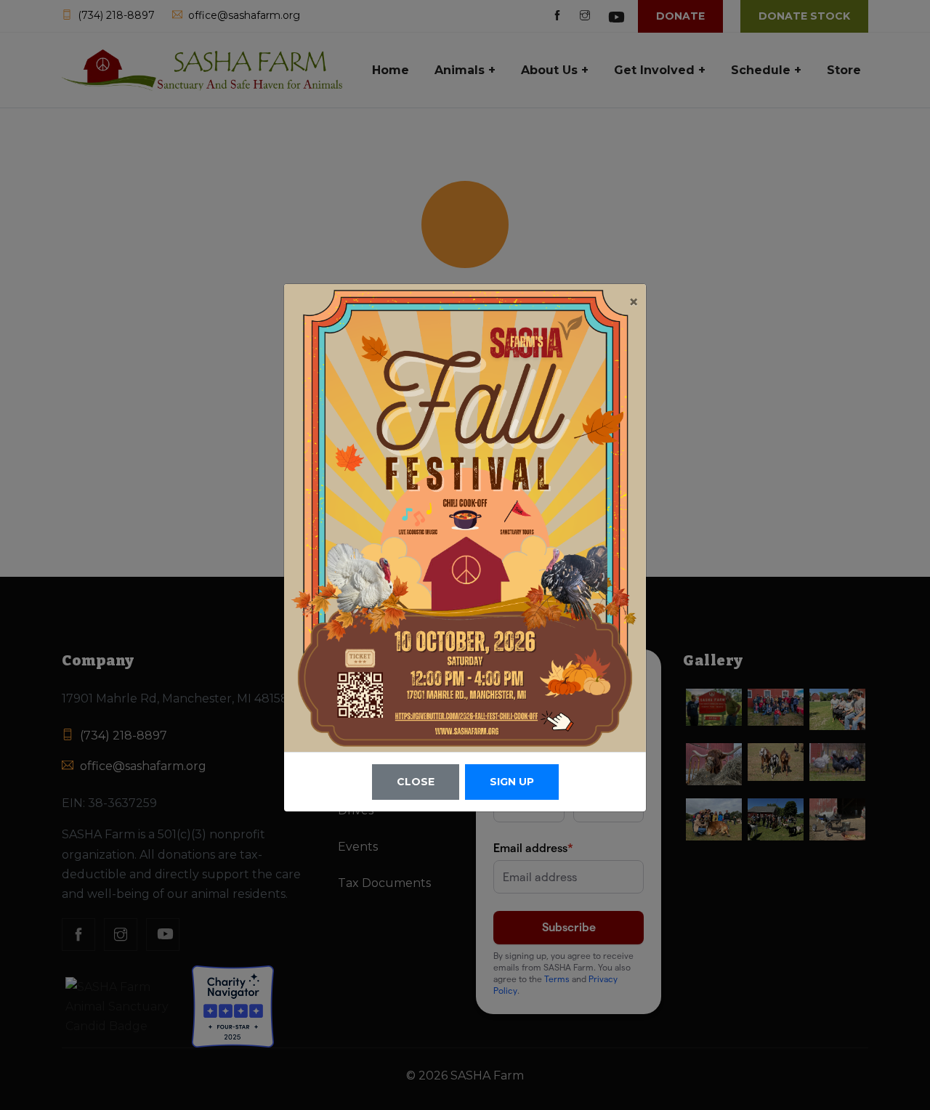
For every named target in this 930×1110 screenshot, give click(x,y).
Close (415, 781)
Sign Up (512, 781)
